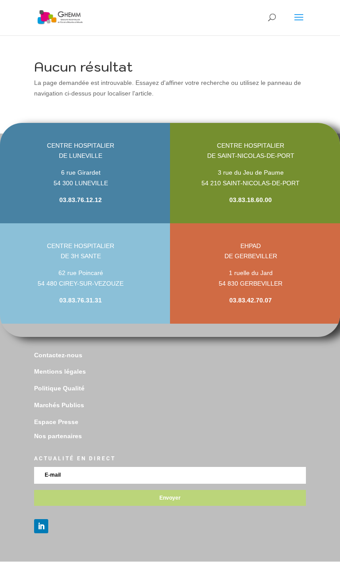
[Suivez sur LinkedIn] (41, 526)
